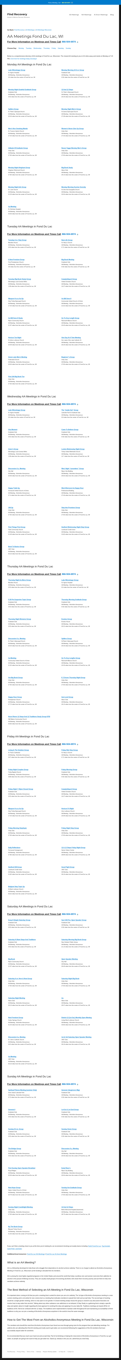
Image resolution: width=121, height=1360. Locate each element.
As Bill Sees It (66, 298)
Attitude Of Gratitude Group (18, 148)
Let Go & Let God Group (70, 1109)
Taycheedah (106, 1246)
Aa (62, 998)
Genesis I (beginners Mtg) (70, 1090)
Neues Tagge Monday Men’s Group (73, 148)
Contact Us (70, 1351)
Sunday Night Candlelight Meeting (20, 1207)
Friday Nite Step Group (69, 750)
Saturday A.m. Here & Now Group (20, 978)
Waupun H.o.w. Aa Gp (16, 298)
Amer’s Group (13, 449)
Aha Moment (12, 429)
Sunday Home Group (69, 1129)
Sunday (68, 48)
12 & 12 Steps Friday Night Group (73, 847)
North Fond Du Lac (94, 1246)
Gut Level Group (67, 697)
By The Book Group (15, 1226)
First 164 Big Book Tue (16, 376)
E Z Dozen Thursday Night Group (73, 677)
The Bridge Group (14, 1148)
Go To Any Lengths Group (70, 658)
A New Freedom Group (16, 259)
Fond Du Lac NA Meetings (36, 1254)
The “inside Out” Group (69, 410)
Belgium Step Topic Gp (16, 886)
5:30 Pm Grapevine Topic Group (19, 599)
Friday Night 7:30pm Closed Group (20, 789)
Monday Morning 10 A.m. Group (72, 70)
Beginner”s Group (68, 357)
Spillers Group (13, 109)
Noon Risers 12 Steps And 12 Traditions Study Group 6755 (29, 716)
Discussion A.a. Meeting (16, 468)
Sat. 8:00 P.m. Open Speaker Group (73, 920)
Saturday (61, 48)
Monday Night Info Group (17, 187)
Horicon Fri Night (67, 808)
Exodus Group (66, 619)
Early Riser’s (66, 1168)
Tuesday (29, 48)
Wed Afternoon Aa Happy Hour (72, 488)
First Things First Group (16, 527)
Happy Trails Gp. (14, 488)
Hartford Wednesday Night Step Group (75, 527)
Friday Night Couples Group (18, 769)
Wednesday (37, 48)
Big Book (11, 959)
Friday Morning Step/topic (17, 828)
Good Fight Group (67, 867)
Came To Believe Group (69, 429)
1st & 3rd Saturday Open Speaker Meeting (76, 1037)
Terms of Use (30, 1351)
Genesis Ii (11, 1109)
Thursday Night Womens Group (19, 619)
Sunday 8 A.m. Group (15, 1129)
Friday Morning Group (69, 769)
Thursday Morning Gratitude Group (74, 599)
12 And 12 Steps (67, 89)
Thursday (46, 48)
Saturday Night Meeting (16, 998)
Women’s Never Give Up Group (72, 128)
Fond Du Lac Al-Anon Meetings (56, 1254)
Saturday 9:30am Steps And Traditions (22, 939)
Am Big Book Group (15, 677)
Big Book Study (67, 167)
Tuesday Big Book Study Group (19, 279)
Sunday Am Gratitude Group (71, 1187)
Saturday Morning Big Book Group (73, 939)
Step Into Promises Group (70, 507)
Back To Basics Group (16, 546)
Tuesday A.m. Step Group (17, 240)
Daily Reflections (14, 847)
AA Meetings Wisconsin (44, 30)
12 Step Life (62, 1351)
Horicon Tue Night (14, 337)
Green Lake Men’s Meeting (17, 357)
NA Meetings (86, 15)
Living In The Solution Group (18, 750)
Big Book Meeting (67, 259)
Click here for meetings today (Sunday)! (23, 59)
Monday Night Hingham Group (19, 167)
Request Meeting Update (50, 1351)
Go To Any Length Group (70, 318)
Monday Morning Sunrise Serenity (73, 187)
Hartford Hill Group (15, 867)
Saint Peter (11, 1249)
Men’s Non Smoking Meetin (18, 128)
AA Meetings (74, 15)
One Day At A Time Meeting (71, 337)
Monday (21, 48)
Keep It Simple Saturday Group (19, 920)
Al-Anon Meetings (101, 15)
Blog (112, 15)
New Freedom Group (15, 1017)
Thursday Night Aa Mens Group (19, 580)
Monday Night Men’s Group (71, 109)
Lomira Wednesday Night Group (73, 449)
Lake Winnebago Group (16, 70)
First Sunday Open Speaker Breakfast (21, 1168)
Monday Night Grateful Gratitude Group (22, 89)
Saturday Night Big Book (70, 978)
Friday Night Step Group (70, 828)
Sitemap (38, 1351)
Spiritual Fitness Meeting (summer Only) (22, 1090)
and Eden (18, 1249)
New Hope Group (14, 1187)
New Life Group (67, 240)
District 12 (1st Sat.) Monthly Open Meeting (76, 1017)
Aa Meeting (12, 206)
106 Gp (10, 507)
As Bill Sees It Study (15, 318)
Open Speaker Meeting (69, 959)
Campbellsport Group (69, 279)
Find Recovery (17, 14)
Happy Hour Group (15, 697)
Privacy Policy (21, 1351)
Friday (54, 48)
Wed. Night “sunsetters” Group (72, 468)
